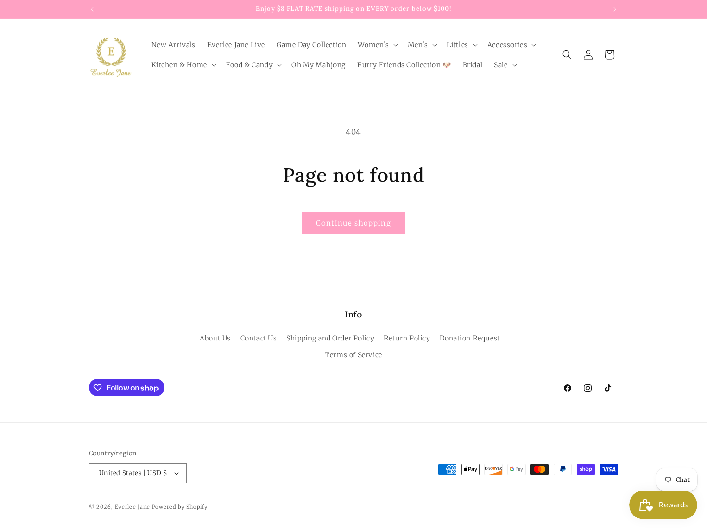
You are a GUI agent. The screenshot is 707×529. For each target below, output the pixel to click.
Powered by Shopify (180, 507)
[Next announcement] (614, 9)
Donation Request (470, 338)
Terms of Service (353, 355)
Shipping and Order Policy (330, 338)
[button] (377, 45)
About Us (215, 338)
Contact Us (258, 338)
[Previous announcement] (92, 9)
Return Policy (407, 338)
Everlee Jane (132, 507)
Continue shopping (353, 222)
